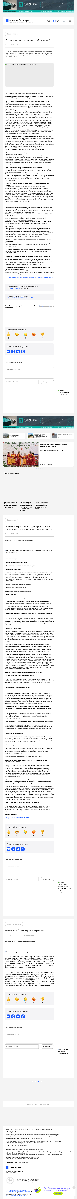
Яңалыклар (11, 34)
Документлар (32, 1104)
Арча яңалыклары (14, 924)
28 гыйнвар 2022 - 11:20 (11, 533)
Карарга (58, 1193)
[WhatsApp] (23, 351)
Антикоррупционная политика (16, 1190)
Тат (58, 21)
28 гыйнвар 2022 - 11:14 (11, 935)
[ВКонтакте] (8, 351)
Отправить (47, 382)
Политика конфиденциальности (16, 1195)
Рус (48, 21)
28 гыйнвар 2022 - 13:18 (11, 44)
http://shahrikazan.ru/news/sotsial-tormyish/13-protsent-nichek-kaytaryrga (29, 277)
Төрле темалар (44, 1104)
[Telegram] (18, 351)
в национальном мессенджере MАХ (20, 298)
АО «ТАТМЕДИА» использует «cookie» (18, 1191)
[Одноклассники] (13, 351)
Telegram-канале (14, 288)
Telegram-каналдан (45, 306)
